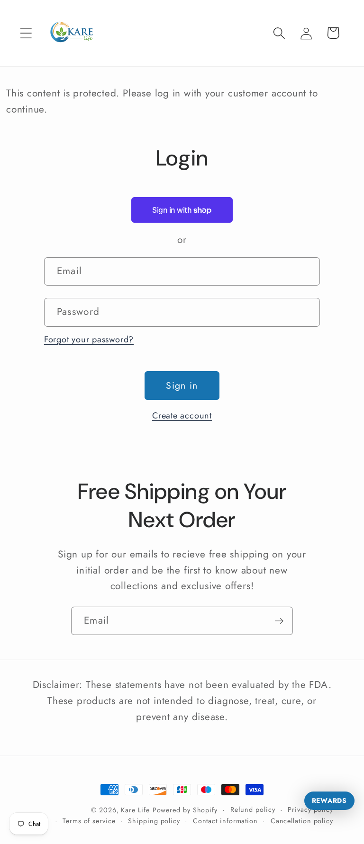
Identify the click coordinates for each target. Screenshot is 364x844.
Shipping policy (154, 821)
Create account (182, 415)
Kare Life (135, 810)
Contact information (225, 821)
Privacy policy (310, 809)
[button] (25, 32)
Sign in (182, 385)
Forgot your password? (89, 339)
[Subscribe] (278, 621)
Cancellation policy (302, 821)
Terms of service (89, 821)
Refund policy (252, 809)
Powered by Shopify (185, 810)
